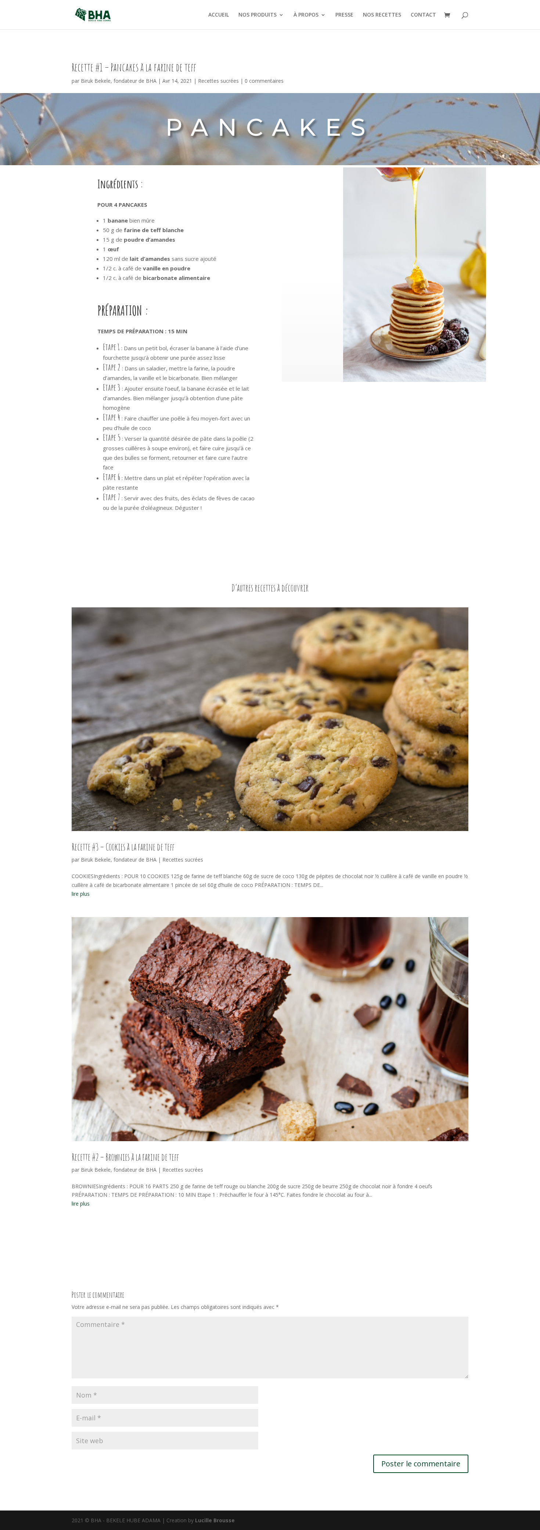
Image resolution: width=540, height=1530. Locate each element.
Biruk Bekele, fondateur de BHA (118, 80)
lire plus (81, 893)
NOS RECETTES (382, 15)
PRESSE (344, 15)
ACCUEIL (218, 15)
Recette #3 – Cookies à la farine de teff (123, 847)
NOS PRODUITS (257, 15)
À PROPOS (306, 15)
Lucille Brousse (215, 1520)
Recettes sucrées (218, 80)
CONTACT (423, 15)
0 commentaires (264, 80)
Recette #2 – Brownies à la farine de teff (125, 1157)
